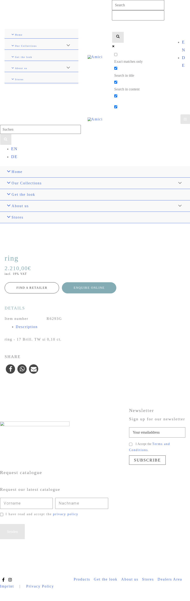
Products (82, 579)
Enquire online (89, 287)
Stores (148, 579)
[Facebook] (3, 580)
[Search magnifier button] (118, 37)
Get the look (105, 579)
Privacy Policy (40, 586)
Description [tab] (27, 327)
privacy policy (65, 514)
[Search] (6, 139)
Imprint (7, 586)
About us (129, 579)
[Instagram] (10, 580)
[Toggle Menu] (66, 46)
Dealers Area (170, 579)
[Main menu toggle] (185, 119)
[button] (10, 369)
